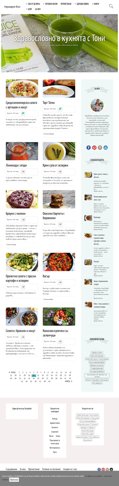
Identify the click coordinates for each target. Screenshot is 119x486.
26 (61, 375)
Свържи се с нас (70, 469)
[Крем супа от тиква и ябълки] (88, 175)
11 (57, 372)
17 (20, 375)
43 (22, 381)
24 (52, 375)
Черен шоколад (82, 415)
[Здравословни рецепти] (23, 171)
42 (70, 378)
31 (20, 378)
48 (45, 381)
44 (27, 381)
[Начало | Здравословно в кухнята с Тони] (12, 6)
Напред (67, 381)
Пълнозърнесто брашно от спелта (97, 375)
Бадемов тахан (82, 437)
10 (52, 372)
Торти (55, 452)
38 (52, 378)
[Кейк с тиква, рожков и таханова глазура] (88, 305)
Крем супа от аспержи (55, 165)
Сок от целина (34, 3)
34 (34, 378)
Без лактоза (97, 383)
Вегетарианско (55, 447)
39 (56, 378)
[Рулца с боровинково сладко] (88, 282)
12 (61, 372)
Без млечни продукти (96, 362)
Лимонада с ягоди (16, 165)
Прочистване (66, 3)
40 (61, 378)
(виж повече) (98, 191)
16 (16, 375)
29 (11, 378)
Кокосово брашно (97, 356)
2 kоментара (48, 134)
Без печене (87, 440)
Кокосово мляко (87, 434)
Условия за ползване (51, 469)
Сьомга (94, 424)
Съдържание (11, 469)
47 (40, 381)
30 (16, 378)
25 (56, 375)
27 (65, 375)
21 (38, 375)
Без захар (104, 380)
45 (31, 381)
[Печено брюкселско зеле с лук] (88, 198)
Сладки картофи (97, 368)
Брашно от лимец (97, 365)
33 (29, 378)
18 (25, 375)
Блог (30, 8)
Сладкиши (54, 431)
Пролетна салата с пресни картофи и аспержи (21, 278)
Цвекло (91, 427)
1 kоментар (11, 244)
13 (66, 372)
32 (25, 378)
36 (43, 378)
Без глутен (104, 359)
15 (11, 375)
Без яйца (96, 380)
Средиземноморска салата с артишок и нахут (21, 104)
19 (29, 375)
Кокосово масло (92, 359)
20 (34, 375)
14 (70, 372)
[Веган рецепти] (23, 113)
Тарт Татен (49, 102)
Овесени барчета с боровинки (53, 215)
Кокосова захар (87, 431)
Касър (46, 276)
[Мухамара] (88, 218)
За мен (38, 8)
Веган (88, 380)
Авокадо (84, 427)
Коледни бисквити (97, 371)
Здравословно (83, 3)
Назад (13, 372)
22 (43, 375)
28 (70, 375)
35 (38, 378)
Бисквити (55, 427)
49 (49, 381)
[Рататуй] (88, 262)
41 (65, 378)
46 (36, 381)
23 (47, 375)
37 (47, 378)
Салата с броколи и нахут (20, 330)
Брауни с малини (16, 213)
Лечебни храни (51, 3)
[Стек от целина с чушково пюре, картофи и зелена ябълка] (88, 236)
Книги (96, 3)
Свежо (58, 436)
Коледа (54, 418)
